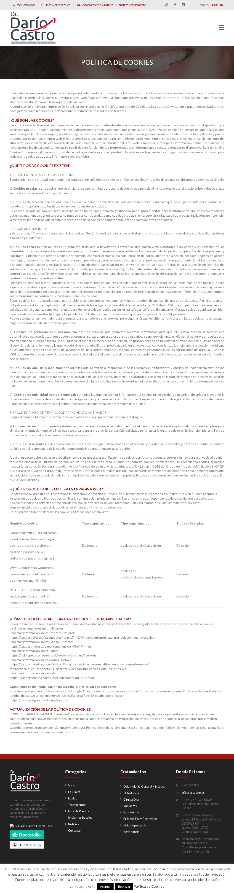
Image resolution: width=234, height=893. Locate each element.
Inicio (71, 785)
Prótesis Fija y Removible (140, 818)
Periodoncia (131, 832)
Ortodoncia (131, 793)
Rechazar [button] (124, 886)
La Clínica (74, 792)
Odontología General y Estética (144, 786)
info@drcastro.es (58, 5)
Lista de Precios (78, 811)
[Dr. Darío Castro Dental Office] (33, 28)
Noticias (73, 824)
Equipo (72, 798)
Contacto (74, 830)
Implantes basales (80, 817)
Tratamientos (77, 805)
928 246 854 (26, 5)
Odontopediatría (134, 825)
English (217, 5)
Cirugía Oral (131, 799)
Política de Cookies (149, 886)
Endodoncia (131, 812)
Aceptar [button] (105, 886)
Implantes (130, 806)
